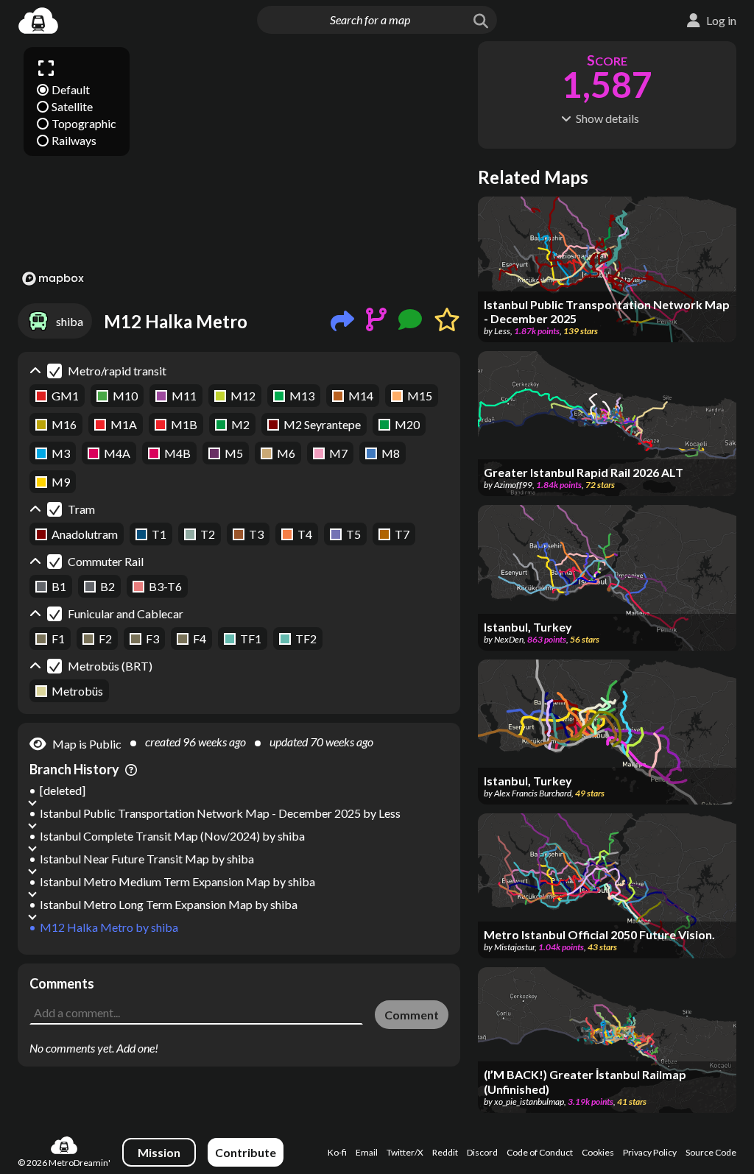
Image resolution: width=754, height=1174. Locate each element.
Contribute (245, 1152)
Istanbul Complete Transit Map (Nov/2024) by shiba (172, 836)
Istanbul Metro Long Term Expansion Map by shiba (168, 904)
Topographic (84, 123)
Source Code (711, 1152)
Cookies (598, 1152)
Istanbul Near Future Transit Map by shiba (147, 859)
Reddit (445, 1152)
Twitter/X (405, 1152)
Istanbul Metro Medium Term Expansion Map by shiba (177, 881)
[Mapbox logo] (53, 278)
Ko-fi (337, 1152)
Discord (482, 1152)
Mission (159, 1152)
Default (71, 89)
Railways (74, 140)
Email (367, 1152)
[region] (239, 165)
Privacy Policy (650, 1152)
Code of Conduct (540, 1152)
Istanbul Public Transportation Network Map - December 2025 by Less (220, 813)
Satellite (72, 106)
